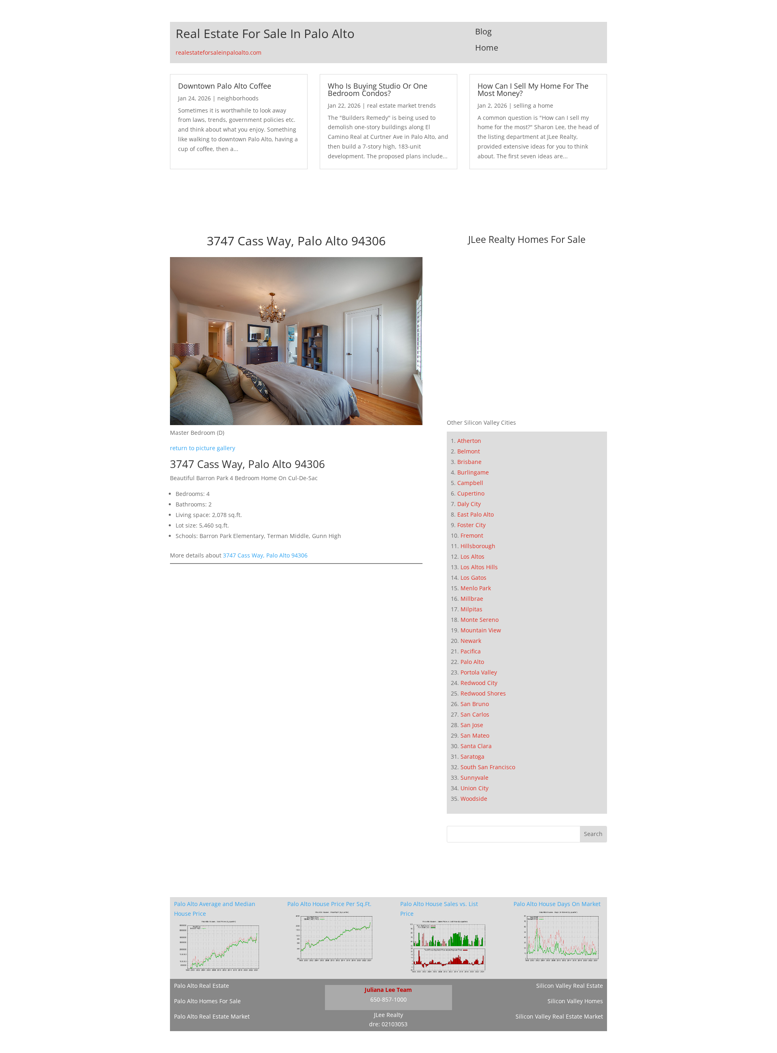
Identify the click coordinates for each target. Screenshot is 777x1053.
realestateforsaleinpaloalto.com (218, 52)
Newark (471, 641)
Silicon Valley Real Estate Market (559, 1016)
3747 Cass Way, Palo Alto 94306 (265, 555)
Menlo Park (476, 588)
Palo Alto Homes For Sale (207, 1001)
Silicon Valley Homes (575, 1001)
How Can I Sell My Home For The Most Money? (533, 89)
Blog (483, 31)
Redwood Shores (483, 693)
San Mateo (475, 735)
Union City (474, 788)
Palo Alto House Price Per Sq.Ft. (329, 904)
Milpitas (471, 609)
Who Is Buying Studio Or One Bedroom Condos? (377, 89)
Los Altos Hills (479, 567)
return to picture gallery (202, 448)
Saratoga (472, 756)
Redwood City (479, 683)
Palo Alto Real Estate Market (212, 1016)
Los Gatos (473, 577)
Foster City (471, 525)
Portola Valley (479, 672)
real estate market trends (401, 105)
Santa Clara (476, 746)
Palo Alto (472, 662)
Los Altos (472, 556)
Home (486, 47)
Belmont (468, 451)
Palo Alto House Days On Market (557, 904)
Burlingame (473, 472)
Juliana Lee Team (388, 989)
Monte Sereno (480, 619)
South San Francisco (488, 767)
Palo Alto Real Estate (201, 985)
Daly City (469, 504)
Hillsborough (478, 546)
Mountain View (481, 630)
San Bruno (475, 704)
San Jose (472, 725)
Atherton (469, 441)
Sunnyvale (474, 777)
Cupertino (470, 493)
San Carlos (475, 714)
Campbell (470, 483)
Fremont (472, 535)
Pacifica (471, 651)
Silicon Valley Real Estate (569, 985)
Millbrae (472, 598)
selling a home (533, 105)
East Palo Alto (475, 514)
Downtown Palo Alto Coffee (224, 86)
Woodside (474, 798)
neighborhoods (238, 98)
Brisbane (469, 462)
